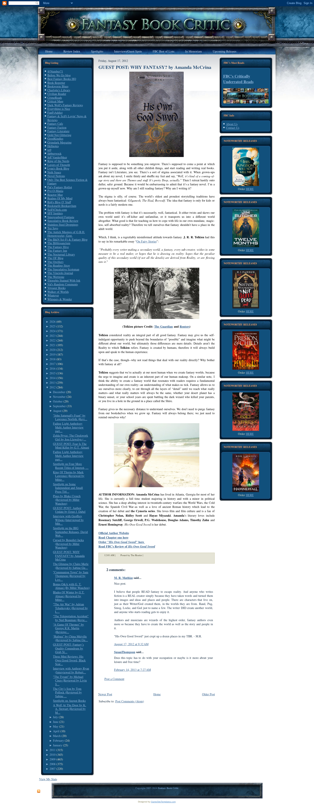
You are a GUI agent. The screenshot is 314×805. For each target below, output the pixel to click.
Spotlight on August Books (69, 701)
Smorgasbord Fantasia (60, 217)
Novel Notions (56, 176)
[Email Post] (146, 555)
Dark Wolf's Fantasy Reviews (65, 105)
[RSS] (38, 791)
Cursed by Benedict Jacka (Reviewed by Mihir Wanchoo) (68, 543)
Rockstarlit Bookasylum (61, 206)
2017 (53, 364)
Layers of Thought (58, 165)
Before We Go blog (59, 75)
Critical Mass (55, 101)
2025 (53, 326)
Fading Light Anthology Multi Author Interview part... (68, 427)
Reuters (184, 326)
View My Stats (48, 779)
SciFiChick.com (57, 210)
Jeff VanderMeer (57, 157)
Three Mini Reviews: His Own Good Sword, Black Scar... (69, 660)
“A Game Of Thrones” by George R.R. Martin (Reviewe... (68, 628)
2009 (53, 759)
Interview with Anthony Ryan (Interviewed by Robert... (71, 670)
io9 (49, 150)
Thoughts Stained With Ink (63, 280)
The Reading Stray (58, 265)
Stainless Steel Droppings (62, 224)
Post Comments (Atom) (129, 701)
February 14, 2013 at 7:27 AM (132, 670)
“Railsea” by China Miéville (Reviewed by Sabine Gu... (70, 638)
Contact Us (232, 128)
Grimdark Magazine (59, 142)
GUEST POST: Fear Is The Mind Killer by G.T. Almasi (71, 446)
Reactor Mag (55, 195)
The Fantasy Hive (58, 247)
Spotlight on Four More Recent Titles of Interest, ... (70, 466)
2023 (53, 336)
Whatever (53, 295)
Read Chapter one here (113, 537)
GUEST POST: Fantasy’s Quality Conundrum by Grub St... (68, 648)
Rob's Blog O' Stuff (59, 202)
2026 (53, 322)
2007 (53, 769)
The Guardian (163, 326)
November (59, 397)
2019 (53, 354)
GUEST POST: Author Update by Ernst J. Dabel (69, 510)
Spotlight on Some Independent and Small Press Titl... (68, 488)
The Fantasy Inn (57, 250)
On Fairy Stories (146, 241)
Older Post (208, 694)
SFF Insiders (55, 213)
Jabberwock (54, 153)
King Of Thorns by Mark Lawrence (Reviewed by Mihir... (68, 476)
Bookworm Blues (57, 86)
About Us (232, 124)
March (57, 736)
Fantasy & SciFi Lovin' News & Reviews (67, 118)
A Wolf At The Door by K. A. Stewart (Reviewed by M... (69, 709)
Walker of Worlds (58, 292)
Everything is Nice (58, 109)
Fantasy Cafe (55, 124)
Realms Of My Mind (59, 198)
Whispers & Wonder (59, 299)
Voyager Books (56, 288)
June (55, 722)
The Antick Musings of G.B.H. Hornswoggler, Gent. (66, 234)
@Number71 (55, 71)
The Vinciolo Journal (60, 273)
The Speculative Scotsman (63, 269)
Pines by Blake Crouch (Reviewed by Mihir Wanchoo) (67, 500)
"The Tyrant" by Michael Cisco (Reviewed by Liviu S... (70, 680)
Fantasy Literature (58, 131)
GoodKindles (55, 139)
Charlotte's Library (58, 90)
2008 (53, 764)
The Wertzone (55, 277)
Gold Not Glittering (59, 135)
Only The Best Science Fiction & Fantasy (67, 182)
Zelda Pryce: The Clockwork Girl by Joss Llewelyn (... (70, 437)
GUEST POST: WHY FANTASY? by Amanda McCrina (69, 555)
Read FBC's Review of (126, 546)
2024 (53, 331)
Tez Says (52, 228)
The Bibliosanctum (58, 243)
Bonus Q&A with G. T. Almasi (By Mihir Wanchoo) (71, 586)
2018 (53, 359)
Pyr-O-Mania (55, 191)
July (55, 717)
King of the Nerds (58, 161)
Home (157, 694)
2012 (53, 387)
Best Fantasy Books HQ (61, 79)
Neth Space (54, 172)
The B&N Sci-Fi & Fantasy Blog (67, 239)
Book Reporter (56, 83)
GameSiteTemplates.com (163, 802)
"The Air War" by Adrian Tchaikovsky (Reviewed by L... (70, 608)
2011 (53, 750)
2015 (53, 373)
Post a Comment (114, 679)
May (55, 726)
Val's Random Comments (62, 284)
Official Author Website (113, 533)
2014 (53, 378)
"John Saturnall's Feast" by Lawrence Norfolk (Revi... (70, 417)
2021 (53, 345)
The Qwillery (55, 262)
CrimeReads (54, 98)
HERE (250, 189)
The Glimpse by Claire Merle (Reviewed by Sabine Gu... (70, 566)
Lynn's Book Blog (58, 168)
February (58, 740)
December (59, 392)
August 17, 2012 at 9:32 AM (131, 644)
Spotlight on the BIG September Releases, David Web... (70, 532)
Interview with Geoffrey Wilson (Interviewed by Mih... (68, 520)
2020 (53, 350)
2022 (53, 340)
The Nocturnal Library (61, 254)
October (58, 401)
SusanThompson (124, 652)
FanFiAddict (55, 112)
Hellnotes (53, 146)
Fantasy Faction (56, 127)
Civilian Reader (56, 94)
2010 (53, 755)
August (57, 411)
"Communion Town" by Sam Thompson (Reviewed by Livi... (70, 576)
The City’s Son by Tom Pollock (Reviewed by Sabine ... (67, 692)
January (57, 745)
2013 (53, 383)
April (56, 731)
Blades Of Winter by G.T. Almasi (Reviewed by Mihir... (68, 596)
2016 (53, 368)
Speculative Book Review (62, 221)
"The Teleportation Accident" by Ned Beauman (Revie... (71, 618)
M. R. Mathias (123, 577)
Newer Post (105, 694)
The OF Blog (55, 258)
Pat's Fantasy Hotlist (59, 187)
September (59, 406)
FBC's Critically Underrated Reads (238, 78)
